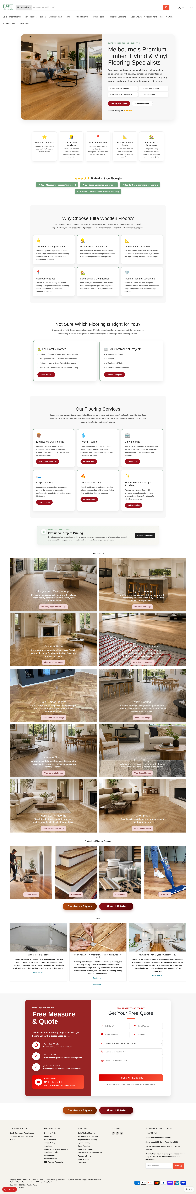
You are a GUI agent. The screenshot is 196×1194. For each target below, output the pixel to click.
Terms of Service (50, 1139)
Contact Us (24, 23)
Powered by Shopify (17, 1187)
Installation (48, 1146)
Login (184, 7)
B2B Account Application (54, 1162)
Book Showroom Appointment (144, 17)
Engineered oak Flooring (60, 17)
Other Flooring (99, 17)
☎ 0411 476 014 (116, 906)
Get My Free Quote (119, 103)
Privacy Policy (49, 1143)
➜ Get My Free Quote (131, 1078)
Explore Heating (89, 499)
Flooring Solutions (118, 17)
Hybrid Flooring (82, 17)
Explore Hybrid (88, 461)
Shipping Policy (50, 1133)
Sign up (178, 1165)
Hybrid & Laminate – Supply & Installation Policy (84, 1180)
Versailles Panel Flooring (35, 17)
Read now (37, 972)
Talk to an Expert (114, 374)
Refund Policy (49, 1155)
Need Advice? (46, 374)
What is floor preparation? (38, 955)
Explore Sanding (133, 505)
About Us (47, 1136)
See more (97, 984)
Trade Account (9, 23)
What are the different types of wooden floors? (157, 955)
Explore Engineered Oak (48, 461)
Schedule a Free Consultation (21, 1136)
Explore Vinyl (132, 461)
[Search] (166, 7)
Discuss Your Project (145, 535)
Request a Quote (167, 17)
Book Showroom (142, 103)
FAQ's (12, 1139)
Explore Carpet (44, 502)
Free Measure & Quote (79, 906)
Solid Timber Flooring (12, 17)
